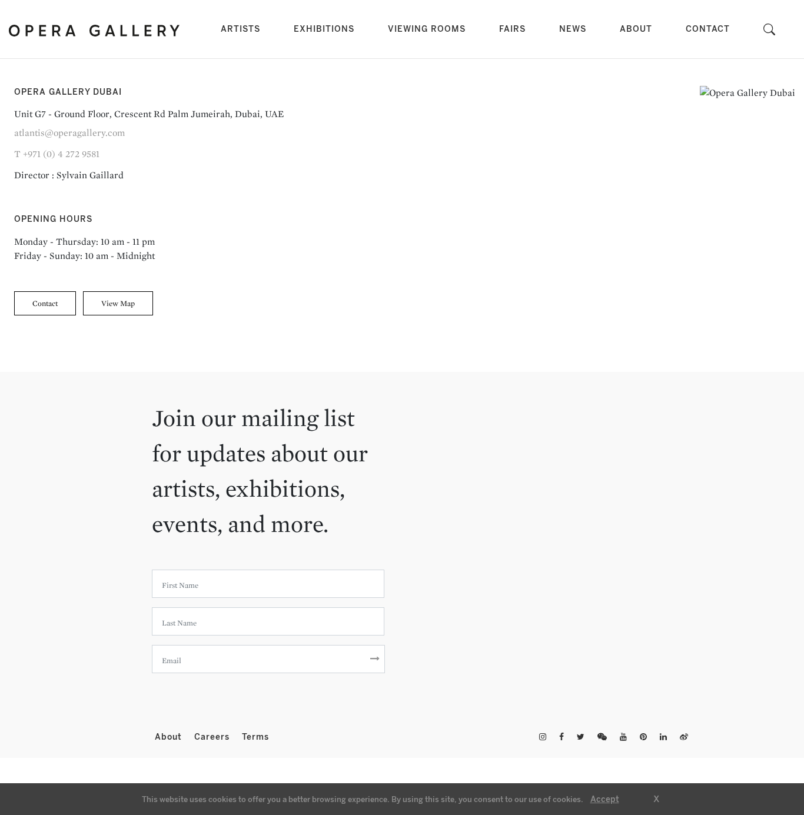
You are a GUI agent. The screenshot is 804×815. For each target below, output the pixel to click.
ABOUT (636, 29)
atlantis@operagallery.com (69, 132)
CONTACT (708, 29)
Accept (604, 799)
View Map (118, 303)
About (170, 737)
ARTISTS (243, 29)
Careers (213, 737)
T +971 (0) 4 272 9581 (56, 153)
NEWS (572, 29)
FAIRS (512, 29)
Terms (255, 737)
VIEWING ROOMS (427, 29)
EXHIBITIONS (324, 29)
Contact (45, 303)
